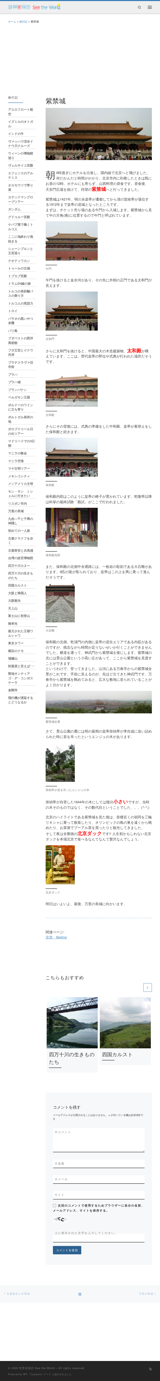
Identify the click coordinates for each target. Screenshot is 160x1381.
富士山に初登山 (19, 615)
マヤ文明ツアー (19, 468)
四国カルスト (117, 1054)
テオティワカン (19, 260)
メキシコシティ (19, 476)
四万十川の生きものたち (20, 575)
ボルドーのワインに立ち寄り (20, 407)
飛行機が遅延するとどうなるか (20, 699)
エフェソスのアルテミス (20, 175)
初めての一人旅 (19, 530)
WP (25, 1374)
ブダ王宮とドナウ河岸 (20, 352)
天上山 (13, 608)
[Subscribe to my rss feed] (150, 1368)
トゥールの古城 (19, 268)
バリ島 (13, 330)
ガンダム (14, 209)
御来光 (13, 623)
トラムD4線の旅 (19, 283)
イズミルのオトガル (20, 123)
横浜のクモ (16, 650)
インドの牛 (16, 133)
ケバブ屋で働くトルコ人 (20, 226)
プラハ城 (14, 382)
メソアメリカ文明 (20, 483)
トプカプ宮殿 (17, 276)
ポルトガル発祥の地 (20, 419)
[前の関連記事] (138, 987)
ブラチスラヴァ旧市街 (20, 364)
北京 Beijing (56, 937)
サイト (60, 1195)
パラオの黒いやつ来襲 (20, 320)
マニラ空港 (16, 461)
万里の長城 (16, 511)
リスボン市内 (17, 503)
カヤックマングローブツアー (20, 199)
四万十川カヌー (19, 565)
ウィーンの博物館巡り (20, 155)
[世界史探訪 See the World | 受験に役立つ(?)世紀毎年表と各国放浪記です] (34, 6)
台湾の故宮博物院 (20, 558)
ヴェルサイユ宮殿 (20, 165)
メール (61, 1179)
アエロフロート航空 (20, 111)
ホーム (12, 21)
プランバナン (17, 389)
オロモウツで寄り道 (20, 187)
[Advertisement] (80, 58)
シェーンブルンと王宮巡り (20, 250)
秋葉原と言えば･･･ (21, 666)
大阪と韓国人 (17, 593)
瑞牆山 (13, 658)
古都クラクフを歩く (20, 540)
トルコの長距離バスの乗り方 (20, 293)
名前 (60, 1163)
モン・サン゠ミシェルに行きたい (20, 493)
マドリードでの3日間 (21, 443)
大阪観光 (14, 600)
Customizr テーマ (40, 1374)
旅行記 (23, 21)
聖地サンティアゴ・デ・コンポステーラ (20, 678)
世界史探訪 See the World (37, 1368)
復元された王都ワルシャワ (20, 633)
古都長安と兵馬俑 (20, 550)
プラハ (13, 374)
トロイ (13, 310)
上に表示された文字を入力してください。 (86, 1233)
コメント (63, 1132)
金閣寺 (13, 690)
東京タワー (16, 643)
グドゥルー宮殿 (19, 217)
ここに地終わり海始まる (20, 238)
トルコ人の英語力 (20, 303)
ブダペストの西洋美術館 (20, 340)
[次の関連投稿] (147, 987)
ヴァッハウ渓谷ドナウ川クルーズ (20, 143)
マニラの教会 (17, 453)
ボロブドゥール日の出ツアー (20, 431)
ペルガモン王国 (19, 397)
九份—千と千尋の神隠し (20, 520)
